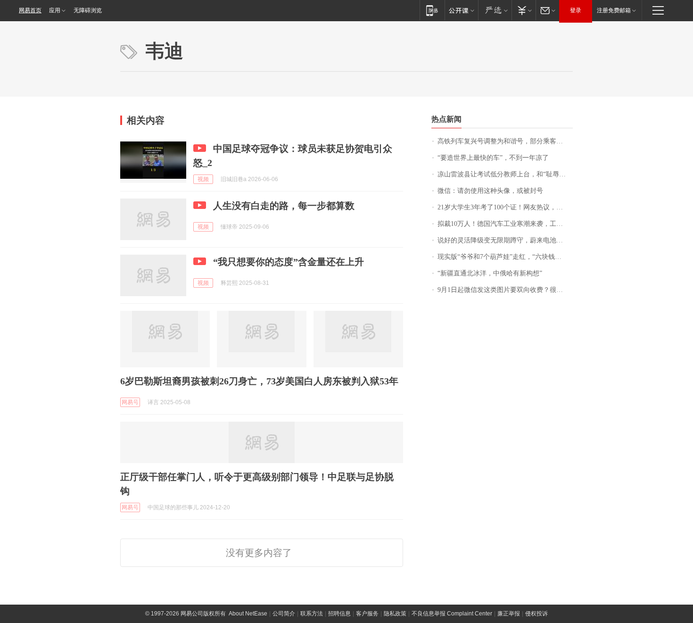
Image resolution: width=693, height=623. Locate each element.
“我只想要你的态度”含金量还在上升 (288, 262)
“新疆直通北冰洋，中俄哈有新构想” (489, 273)
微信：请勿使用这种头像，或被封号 (490, 190)
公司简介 (283, 613)
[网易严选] (495, 10)
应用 (54, 10)
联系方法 (311, 613)
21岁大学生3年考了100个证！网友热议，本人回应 (505, 207)
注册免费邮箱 (614, 10)
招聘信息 (339, 613)
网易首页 (30, 10)
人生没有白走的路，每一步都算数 (284, 205)
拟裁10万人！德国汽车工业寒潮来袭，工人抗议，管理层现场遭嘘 (505, 223)
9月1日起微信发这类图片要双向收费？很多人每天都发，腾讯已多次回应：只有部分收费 (505, 289)
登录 (575, 10)
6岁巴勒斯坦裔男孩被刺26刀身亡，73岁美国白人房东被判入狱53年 (259, 381)
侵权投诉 (536, 613)
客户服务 (367, 613)
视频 (203, 179)
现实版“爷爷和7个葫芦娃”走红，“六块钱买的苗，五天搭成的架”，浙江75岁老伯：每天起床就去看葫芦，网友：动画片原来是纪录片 (505, 256)
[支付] (524, 10)
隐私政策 (395, 613)
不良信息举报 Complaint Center (452, 613)
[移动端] (432, 10)
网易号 (130, 402)
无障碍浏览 (88, 10)
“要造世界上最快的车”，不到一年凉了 (493, 157)
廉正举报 (508, 613)
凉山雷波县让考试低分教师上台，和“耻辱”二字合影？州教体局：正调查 (505, 174)
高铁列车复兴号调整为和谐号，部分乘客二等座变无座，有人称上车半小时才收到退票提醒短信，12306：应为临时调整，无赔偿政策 (505, 141)
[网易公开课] (461, 10)
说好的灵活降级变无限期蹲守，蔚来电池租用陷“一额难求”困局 (505, 240)
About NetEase (248, 613)
